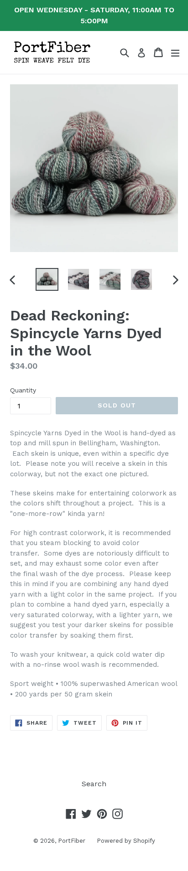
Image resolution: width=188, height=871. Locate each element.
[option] (47, 279)
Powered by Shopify (126, 840)
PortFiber (71, 840)
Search (94, 783)
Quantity (23, 390)
